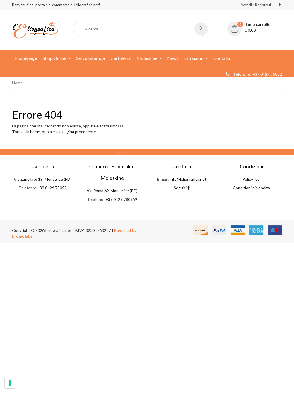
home (35, 131)
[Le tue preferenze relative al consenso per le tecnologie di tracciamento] (10, 382)
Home (17, 82)
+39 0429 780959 (121, 199)
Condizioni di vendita (251, 187)
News (173, 58)
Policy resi (251, 179)
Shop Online (54, 58)
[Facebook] (279, 4)
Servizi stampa (90, 58)
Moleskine (146, 58)
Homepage (26, 58)
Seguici (180, 187)
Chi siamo (194, 58)
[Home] (35, 29)
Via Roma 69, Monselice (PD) (112, 190)
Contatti (221, 58)
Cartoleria (121, 58)
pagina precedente (79, 131)
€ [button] (255, 27)
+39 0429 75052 (52, 187)
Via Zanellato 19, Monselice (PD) (42, 179)
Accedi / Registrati (256, 5)
